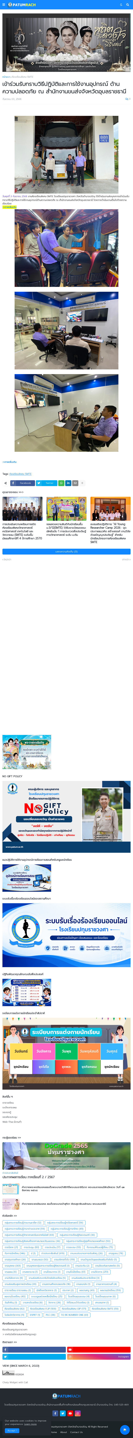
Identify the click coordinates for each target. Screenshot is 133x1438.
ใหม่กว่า (7, 560)
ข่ (33, 1253)
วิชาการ (54, 1302)
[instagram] (78, 1413)
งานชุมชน (116, 1253)
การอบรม (73, 1247)
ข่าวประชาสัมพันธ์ (52, 1253)
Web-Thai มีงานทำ (12, 1122)
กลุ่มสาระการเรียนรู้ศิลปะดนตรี (77, 1235)
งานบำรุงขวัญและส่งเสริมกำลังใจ (99, 1259)
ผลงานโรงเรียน (15, 1296)
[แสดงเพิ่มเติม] (82, 483)
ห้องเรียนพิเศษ (14, 1308)
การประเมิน (52, 1247)
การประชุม (31, 1247)
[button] (3, 5)
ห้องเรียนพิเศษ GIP (74, 1308)
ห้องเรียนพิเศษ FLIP (43, 1308)
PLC (50, 1315)
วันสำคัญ (11, 1302)
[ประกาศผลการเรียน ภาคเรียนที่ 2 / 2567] (66, 1156)
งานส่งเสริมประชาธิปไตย (85, 1278)
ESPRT (35, 1315)
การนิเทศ (11, 1247)
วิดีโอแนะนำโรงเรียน (78, 1302)
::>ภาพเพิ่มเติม (9, 207)
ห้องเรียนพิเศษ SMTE (22, 77)
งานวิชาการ (99, 1272)
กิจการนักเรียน (15, 1253)
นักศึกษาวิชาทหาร (46, 1290)
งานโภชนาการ (51, 1272)
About (63, 1432)
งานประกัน (82, 1265)
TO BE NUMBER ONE (74, 1315)
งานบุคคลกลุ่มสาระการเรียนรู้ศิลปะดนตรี (47, 1265)
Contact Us (76, 1432)
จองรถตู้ (6, 1112)
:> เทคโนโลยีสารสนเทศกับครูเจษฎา (19, 1334)
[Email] (75, 483)
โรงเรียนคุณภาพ (105, 1296)
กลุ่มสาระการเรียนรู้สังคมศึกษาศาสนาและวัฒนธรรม (32, 1241)
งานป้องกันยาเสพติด (107, 1265)
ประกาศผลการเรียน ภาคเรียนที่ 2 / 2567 (28, 1177)
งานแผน (11, 1272)
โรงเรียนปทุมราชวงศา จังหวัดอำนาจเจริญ (66, 1426)
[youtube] (99, 1350)
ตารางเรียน (8, 1103)
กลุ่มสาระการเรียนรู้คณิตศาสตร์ (65, 1222)
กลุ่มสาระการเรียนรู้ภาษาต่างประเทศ (25, 1229)
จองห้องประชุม (9, 1117)
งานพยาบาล (30, 1272)
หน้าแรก (6, 77)
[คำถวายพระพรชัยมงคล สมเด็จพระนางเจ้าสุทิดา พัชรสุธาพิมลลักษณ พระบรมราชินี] (10, 1204)
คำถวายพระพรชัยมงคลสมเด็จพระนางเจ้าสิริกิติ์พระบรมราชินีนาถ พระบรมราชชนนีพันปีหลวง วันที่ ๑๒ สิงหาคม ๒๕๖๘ (73, 1189)
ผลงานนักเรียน (110, 1290)
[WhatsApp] (61, 483)
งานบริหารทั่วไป (64, 1259)
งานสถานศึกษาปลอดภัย (56, 1284)
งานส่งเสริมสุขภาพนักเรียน (20, 1284)
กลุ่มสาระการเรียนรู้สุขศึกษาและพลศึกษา (88, 1241)
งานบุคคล (13, 1265)
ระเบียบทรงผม (9, 1107)
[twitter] (34, 1357)
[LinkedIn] (68, 483)
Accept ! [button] (12, 1430)
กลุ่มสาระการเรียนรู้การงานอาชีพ (23, 1222)
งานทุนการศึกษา (15, 1259)
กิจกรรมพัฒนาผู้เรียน (100, 1247)
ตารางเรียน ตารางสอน (18, 1290)
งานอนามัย (83, 1284)
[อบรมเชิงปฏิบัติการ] (111, 509)
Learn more (30, 1424)
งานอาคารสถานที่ (106, 1284)
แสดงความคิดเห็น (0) (66, 551)
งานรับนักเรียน (75, 1272)
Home (53, 1432)
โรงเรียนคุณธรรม (79, 1296)
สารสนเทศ (102, 1302)
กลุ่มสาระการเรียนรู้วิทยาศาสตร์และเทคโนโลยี (29, 1235)
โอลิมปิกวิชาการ (14, 1315)
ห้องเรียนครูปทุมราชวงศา (14, 1329)
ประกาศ (68, 1290)
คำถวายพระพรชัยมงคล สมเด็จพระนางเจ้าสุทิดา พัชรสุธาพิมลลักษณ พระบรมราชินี (64, 1204)
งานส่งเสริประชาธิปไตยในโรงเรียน (47, 1278)
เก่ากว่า (125, 560)
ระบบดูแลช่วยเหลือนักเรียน (46, 1296)
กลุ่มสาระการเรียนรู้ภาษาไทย (67, 1229)
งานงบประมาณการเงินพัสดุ (86, 1253)
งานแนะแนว (40, 1259)
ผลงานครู (86, 1290)
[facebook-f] (34, 1350)
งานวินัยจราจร (14, 1278)
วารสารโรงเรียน (32, 1302)
